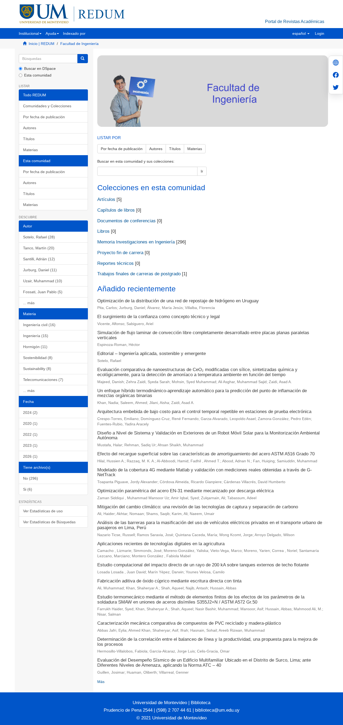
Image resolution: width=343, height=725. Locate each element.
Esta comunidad (37, 75)
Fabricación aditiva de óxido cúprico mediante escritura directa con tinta (169, 580)
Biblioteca (199, 702)
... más (29, 303)
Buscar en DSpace (40, 68)
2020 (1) (30, 423)
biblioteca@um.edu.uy (217, 710)
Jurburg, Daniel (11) (40, 270)
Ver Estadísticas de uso (43, 511)
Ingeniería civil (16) (39, 325)
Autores (29, 128)
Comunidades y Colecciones (47, 106)
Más (101, 682)
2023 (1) (30, 445)
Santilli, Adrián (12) (39, 259)
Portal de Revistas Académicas (294, 21)
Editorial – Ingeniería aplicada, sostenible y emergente (151, 353)
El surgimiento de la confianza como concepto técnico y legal (158, 316)
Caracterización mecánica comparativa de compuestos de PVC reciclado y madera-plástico (189, 623)
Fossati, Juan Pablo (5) (42, 292)
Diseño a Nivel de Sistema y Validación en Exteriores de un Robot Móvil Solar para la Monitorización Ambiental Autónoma (208, 435)
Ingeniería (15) (35, 336)
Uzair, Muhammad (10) (42, 281)
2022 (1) (30, 434)
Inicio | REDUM (41, 43)
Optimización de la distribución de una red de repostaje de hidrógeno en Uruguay (178, 300)
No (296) (30, 478)
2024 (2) (30, 412)
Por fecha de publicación (44, 117)
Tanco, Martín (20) (38, 248)
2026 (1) (30, 456)
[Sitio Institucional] (335, 63)
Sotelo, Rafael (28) (39, 237)
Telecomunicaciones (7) (43, 379)
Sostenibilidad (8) (38, 358)
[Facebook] (335, 75)
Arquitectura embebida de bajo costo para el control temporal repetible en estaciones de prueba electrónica (204, 411)
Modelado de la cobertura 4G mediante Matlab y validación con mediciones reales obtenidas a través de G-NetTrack (204, 472)
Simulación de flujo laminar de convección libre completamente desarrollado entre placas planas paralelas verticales (203, 335)
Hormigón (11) (35, 347)
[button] (30, 33)
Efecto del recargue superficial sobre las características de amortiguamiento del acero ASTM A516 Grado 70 (206, 453)
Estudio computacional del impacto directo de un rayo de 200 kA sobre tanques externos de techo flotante (203, 564)
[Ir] (82, 58)
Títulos (29, 139)
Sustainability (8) (37, 369)
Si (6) (27, 489)
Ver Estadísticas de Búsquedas (49, 522)
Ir (202, 171)
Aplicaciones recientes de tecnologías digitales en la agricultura (161, 543)
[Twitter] (335, 87)
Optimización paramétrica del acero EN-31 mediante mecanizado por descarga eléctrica (185, 490)
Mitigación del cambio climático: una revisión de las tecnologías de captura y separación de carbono (197, 506)
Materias (30, 150)
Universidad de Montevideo (160, 702)
